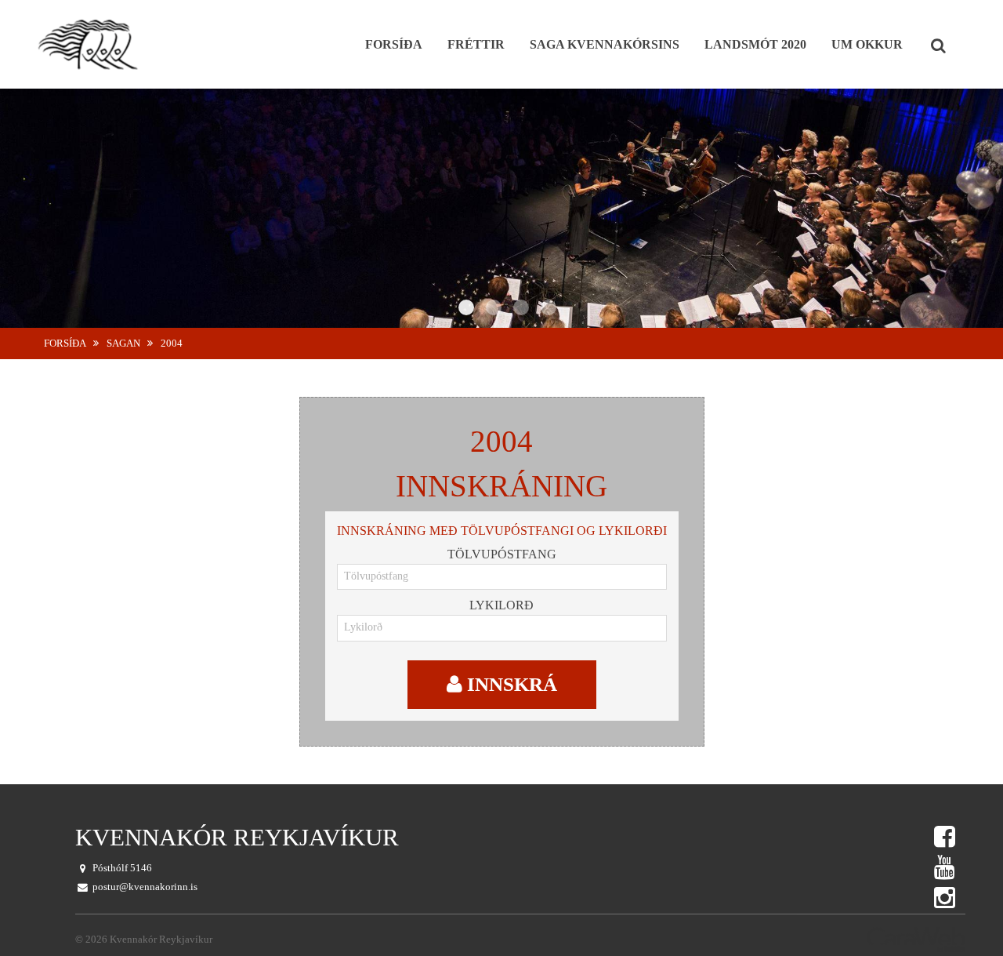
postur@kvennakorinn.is (144, 886)
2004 (172, 343)
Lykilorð (501, 605)
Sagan (123, 343)
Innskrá (509, 684)
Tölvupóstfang (501, 554)
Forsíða (65, 343)
